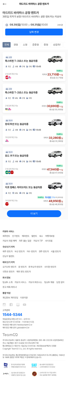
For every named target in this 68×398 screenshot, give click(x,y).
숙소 (41, 236)
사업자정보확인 (58, 340)
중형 (46, 44)
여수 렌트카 (32, 251)
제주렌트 (6, 236)
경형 (16, 44)
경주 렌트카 (44, 251)
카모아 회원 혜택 (10, 240)
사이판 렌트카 (50, 267)
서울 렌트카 (56, 251)
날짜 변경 (34, 32)
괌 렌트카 (22, 267)
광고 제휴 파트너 (10, 287)
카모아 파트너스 (35, 282)
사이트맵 (48, 240)
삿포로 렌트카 (8, 271)
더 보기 (34, 213)
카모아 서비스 (20, 282)
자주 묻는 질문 (25, 240)
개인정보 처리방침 (10, 297)
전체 (6, 44)
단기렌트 (16, 236)
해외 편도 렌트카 (23, 271)
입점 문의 (60, 282)
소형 (25, 44)
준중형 (35, 44)
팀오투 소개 (7, 282)
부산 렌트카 (19, 251)
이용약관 (24, 297)
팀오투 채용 (49, 282)
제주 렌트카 (7, 251)
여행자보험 (49, 236)
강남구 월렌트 (8, 256)
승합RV (56, 44)
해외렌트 (25, 236)
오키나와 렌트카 (9, 267)
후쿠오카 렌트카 (35, 267)
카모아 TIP (38, 240)
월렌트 (34, 236)
